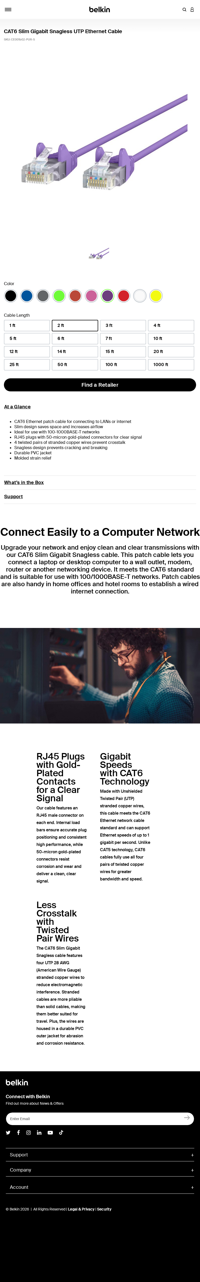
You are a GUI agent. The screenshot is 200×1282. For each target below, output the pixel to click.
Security (104, 1209)
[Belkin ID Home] (100, 9)
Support (13, 496)
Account (19, 1187)
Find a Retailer (100, 384)
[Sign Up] (187, 1117)
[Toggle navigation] (8, 9)
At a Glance (17, 407)
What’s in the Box (24, 482)
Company (20, 1170)
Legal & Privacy (81, 1209)
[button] (184, 9)
